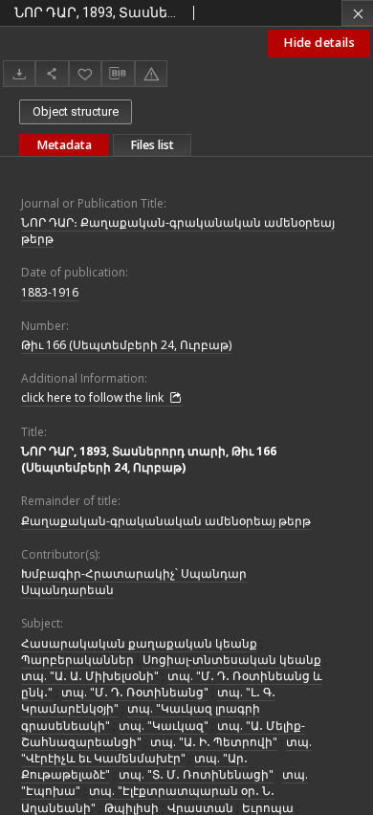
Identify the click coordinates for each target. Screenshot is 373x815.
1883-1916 (49, 292)
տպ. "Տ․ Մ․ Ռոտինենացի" (196, 774)
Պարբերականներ (77, 659)
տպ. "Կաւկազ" (163, 725)
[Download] (19, 73)
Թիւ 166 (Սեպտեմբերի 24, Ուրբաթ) (126, 345)
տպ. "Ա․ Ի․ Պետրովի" (213, 742)
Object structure (76, 111)
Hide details (319, 42)
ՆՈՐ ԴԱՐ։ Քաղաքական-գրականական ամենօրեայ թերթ (178, 230)
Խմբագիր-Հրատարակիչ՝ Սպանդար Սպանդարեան (134, 581)
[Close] (357, 13)
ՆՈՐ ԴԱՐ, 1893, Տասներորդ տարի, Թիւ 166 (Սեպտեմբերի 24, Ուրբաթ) (148, 459)
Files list (152, 145)
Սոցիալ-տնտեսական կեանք (232, 659)
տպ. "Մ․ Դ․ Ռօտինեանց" (134, 692)
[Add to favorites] (85, 73)
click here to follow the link (93, 397)
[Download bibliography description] (117, 73)
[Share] (51, 73)
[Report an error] (151, 73)
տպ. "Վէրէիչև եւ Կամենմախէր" (166, 750)
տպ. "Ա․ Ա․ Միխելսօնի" (90, 676)
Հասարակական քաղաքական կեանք (139, 643)
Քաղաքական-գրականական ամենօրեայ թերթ (166, 521)
